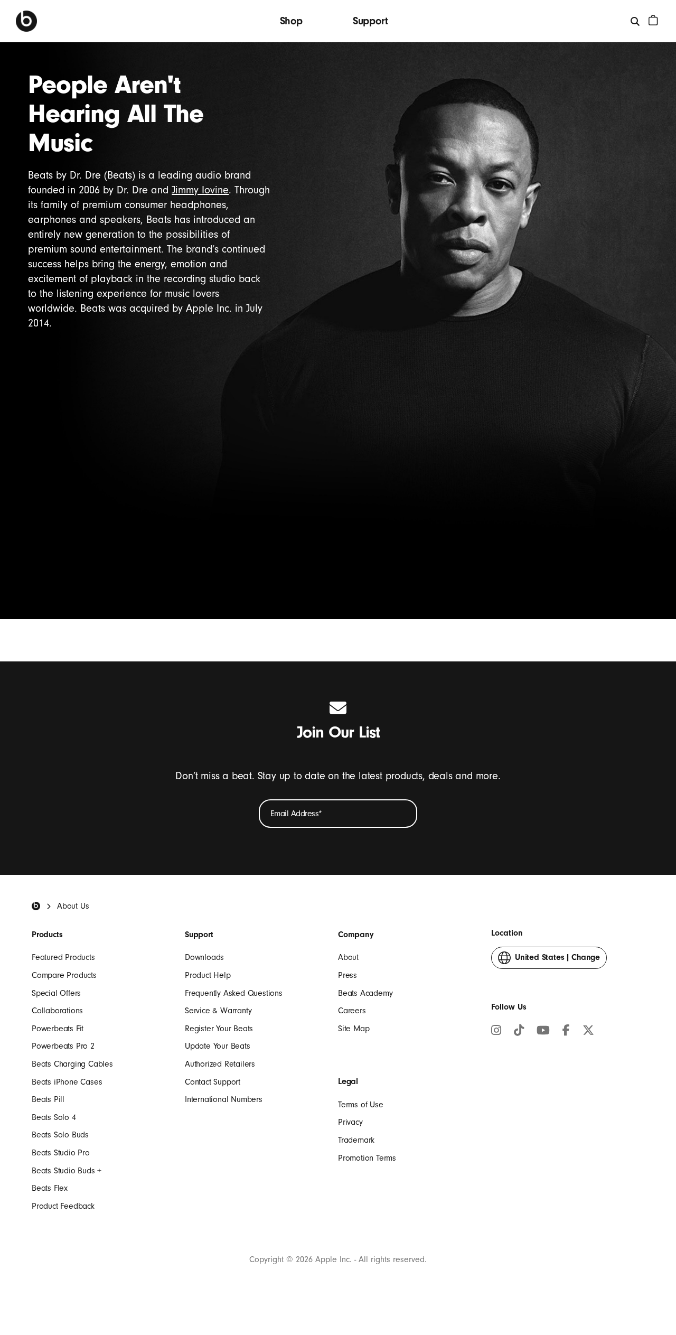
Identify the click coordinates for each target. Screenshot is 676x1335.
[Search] (636, 21)
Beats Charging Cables (72, 1064)
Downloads (204, 957)
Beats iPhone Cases (67, 1082)
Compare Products (64, 975)
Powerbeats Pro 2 (63, 1046)
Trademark (356, 1140)
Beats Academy (365, 993)
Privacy (350, 1122)
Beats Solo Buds (60, 1135)
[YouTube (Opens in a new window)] (543, 1031)
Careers (352, 1010)
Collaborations (57, 1010)
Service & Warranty (218, 1010)
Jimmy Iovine (200, 190)
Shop (291, 21)
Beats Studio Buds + (66, 1170)
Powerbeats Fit (57, 1028)
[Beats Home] (26, 21)
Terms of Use (360, 1104)
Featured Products (63, 957)
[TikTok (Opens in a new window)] (519, 1031)
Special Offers (56, 993)
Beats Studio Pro (61, 1152)
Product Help (208, 975)
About (348, 957)
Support (370, 21)
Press (347, 975)
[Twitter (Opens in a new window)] (588, 1031)
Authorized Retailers (220, 1064)
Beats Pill (48, 1099)
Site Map (353, 1028)
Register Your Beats (219, 1028)
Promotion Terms (367, 1158)
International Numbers (223, 1099)
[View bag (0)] (653, 20)
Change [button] (557, 960)
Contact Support (212, 1082)
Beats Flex (50, 1188)
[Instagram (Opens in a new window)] (496, 1031)
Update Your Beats (217, 1046)
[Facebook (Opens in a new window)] (566, 1031)
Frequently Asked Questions (234, 993)
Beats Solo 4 (54, 1117)
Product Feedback (63, 1206)
